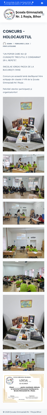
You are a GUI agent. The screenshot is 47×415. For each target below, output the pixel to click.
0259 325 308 (28, 4)
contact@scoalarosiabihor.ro (12, 4)
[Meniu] (43, 14)
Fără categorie (9, 46)
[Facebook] (42, 3)
